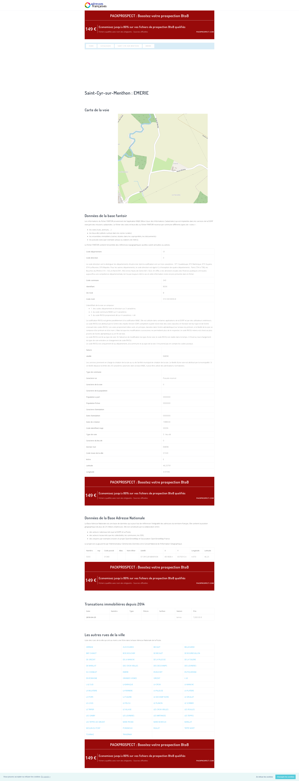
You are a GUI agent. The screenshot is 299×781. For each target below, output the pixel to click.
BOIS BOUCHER (129, 653)
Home (91, 46)
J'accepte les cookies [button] (285, 777)
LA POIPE (89, 697)
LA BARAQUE (128, 684)
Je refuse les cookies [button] (264, 777)
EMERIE (148, 46)
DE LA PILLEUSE (160, 659)
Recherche (188, 5)
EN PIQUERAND (190, 672)
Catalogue (199, 5)
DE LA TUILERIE (190, 659)
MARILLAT (188, 722)
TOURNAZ (90, 734)
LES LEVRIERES (128, 715)
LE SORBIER (189, 703)
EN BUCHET (158, 672)
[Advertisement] (149, 69)
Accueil (178, 5)
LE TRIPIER (90, 709)
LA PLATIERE (189, 690)
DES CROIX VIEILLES (130, 665)
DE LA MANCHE (129, 659)
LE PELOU (126, 703)
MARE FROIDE (128, 722)
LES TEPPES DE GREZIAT (95, 722)
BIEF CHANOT (91, 653)
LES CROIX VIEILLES (161, 709)
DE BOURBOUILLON (192, 653)
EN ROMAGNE (91, 678)
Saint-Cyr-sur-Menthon (128, 46)
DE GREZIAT (90, 659)
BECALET (157, 647)
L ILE (186, 678)
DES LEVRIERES (190, 665)
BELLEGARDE (190, 647)
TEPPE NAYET (190, 728)
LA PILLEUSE (158, 690)
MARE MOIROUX (160, 722)
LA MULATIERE (91, 690)
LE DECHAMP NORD (161, 697)
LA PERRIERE (128, 690)
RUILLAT (157, 728)
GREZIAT (157, 678)
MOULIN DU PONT (93, 728)
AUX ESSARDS (128, 647)
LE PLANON (158, 703)
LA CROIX (157, 684)
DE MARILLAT (91, 665)
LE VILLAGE (127, 709)
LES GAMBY (90, 715)
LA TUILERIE (127, 697)
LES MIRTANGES (160, 715)
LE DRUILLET (189, 697)
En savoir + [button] (45, 777)
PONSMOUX (127, 728)
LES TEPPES (189, 715)
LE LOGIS (89, 703)
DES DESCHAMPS (160, 665)
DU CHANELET (91, 672)
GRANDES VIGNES (130, 678)
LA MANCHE (189, 684)
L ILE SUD (89, 684)
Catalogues (105, 46)
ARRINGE (89, 647)
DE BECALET (158, 653)
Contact (210, 5)
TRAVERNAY (127, 734)
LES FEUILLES (190, 709)
